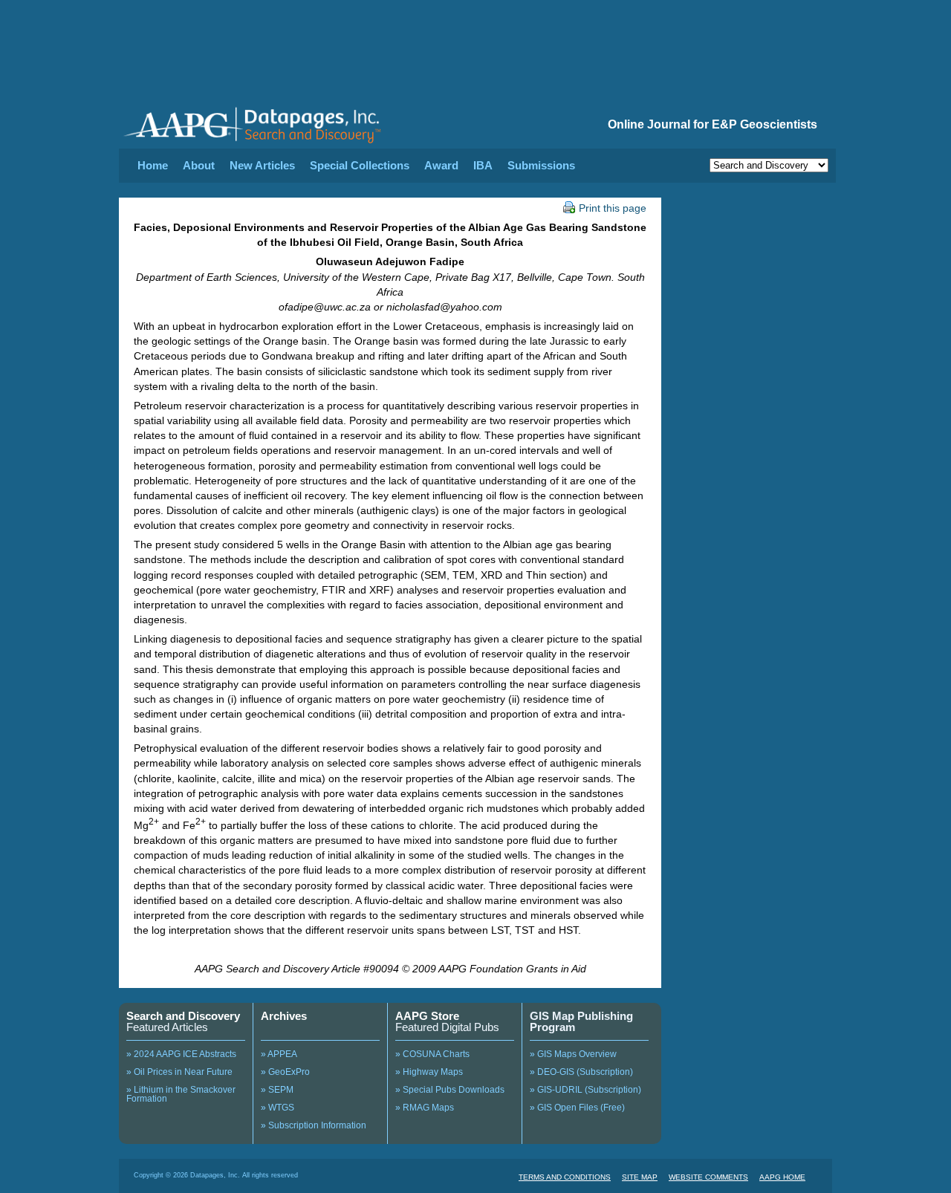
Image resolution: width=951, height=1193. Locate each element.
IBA (483, 165)
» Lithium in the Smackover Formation (181, 1094)
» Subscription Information (313, 1125)
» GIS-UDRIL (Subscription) (585, 1090)
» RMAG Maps (424, 1107)
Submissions (541, 165)
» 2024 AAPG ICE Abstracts (181, 1054)
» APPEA (279, 1054)
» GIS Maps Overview (573, 1054)
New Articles (262, 165)
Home (152, 165)
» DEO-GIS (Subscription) (581, 1072)
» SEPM (277, 1090)
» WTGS (277, 1107)
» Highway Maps (429, 1072)
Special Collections (359, 165)
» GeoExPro (285, 1072)
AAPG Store (427, 1016)
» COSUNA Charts (432, 1054)
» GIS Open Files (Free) (577, 1107)
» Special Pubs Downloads (449, 1090)
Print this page (612, 208)
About (199, 165)
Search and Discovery (183, 1016)
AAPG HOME (782, 1177)
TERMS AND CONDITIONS (565, 1177)
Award (441, 165)
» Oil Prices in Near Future (179, 1072)
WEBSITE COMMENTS (708, 1177)
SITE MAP (640, 1177)
